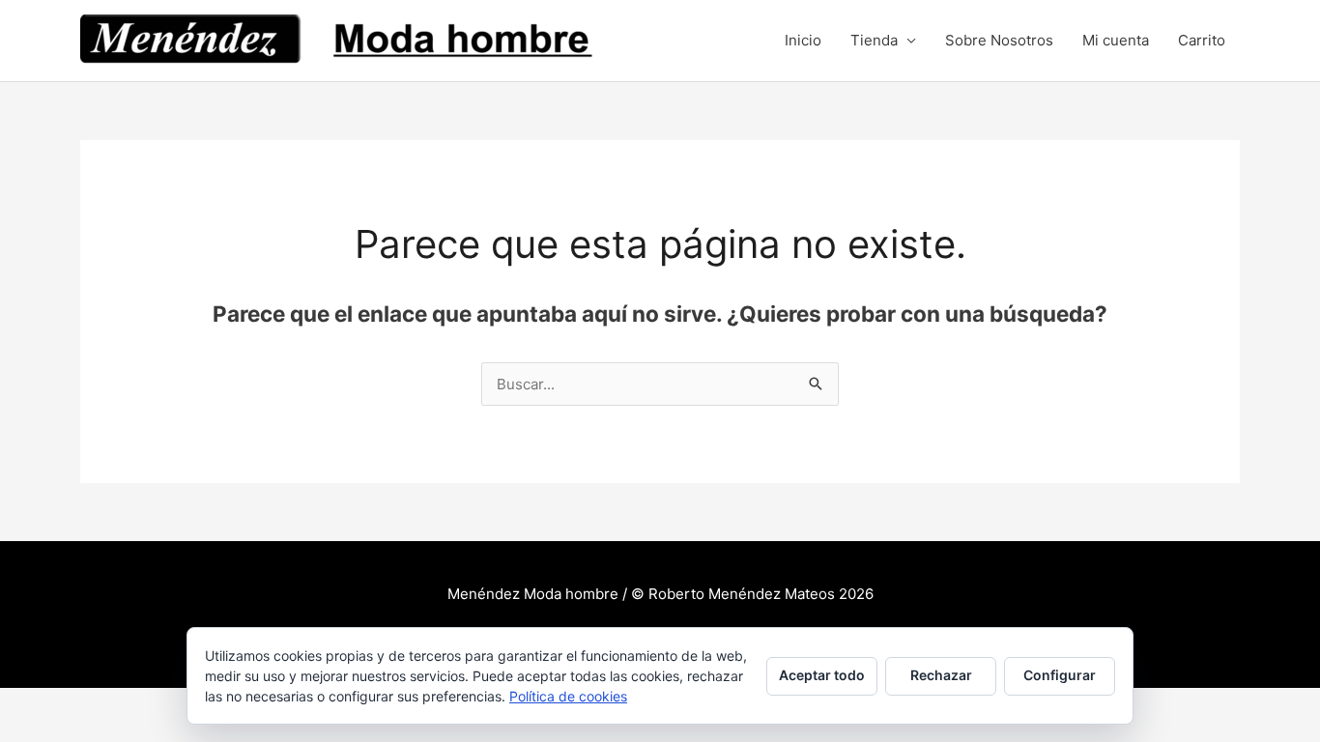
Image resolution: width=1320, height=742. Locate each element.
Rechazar (941, 675)
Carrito (1201, 40)
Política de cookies (568, 696)
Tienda (874, 40)
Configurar (1059, 675)
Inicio (803, 40)
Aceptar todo (822, 675)
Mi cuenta (1115, 40)
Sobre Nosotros (999, 40)
